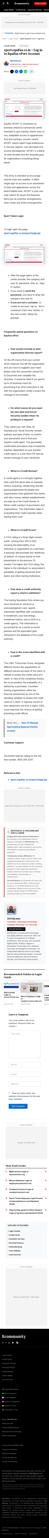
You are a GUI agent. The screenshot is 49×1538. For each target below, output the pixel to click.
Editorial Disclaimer (9, 1453)
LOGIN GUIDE (9, 46)
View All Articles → (16, 929)
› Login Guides (14, 1231)
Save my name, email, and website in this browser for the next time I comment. (24, 1096)
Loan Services (7, 1380)
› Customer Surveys (16, 1239)
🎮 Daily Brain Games (10, 1389)
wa (25, 72)
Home (4, 39)
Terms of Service (20, 1534)
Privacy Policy (7, 1534)
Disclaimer (33, 1534)
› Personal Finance (16, 1243)
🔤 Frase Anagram (9, 1397)
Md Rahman (15, 61)
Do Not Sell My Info (9, 1458)
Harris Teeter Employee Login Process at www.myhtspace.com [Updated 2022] (26, 1201)
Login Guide (13, 39)
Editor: (9, 1419)
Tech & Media (7, 1375)
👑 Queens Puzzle (9, 1406)
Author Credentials (9, 1436)
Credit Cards (20, 10)
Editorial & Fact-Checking (11, 1432)
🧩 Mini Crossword (9, 1393)
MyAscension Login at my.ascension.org (30, 33)
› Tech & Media (14, 1251)
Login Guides (9, 10)
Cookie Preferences (9, 1462)
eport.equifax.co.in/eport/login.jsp (22, 233)
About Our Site (7, 1423)
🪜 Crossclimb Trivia (10, 1410)
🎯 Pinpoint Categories (10, 1401)
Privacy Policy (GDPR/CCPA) (12, 1445)
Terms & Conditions (9, 1449)
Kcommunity (21, 3)
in (21, 72)
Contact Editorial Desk (10, 1427)
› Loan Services (14, 1255)
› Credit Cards (14, 1235)
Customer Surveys (35, 10)
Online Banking (7, 1371)
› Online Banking (15, 1247)
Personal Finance (8, 1367)
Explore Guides (40, 3)
